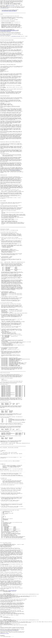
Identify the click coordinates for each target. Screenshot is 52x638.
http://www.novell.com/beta (4, 633)
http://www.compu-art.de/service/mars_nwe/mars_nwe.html (9, 30)
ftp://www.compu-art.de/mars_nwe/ (5, 31)
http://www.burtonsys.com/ (12, 590)
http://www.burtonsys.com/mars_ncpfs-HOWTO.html (9, 10)
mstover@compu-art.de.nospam (15, 36)
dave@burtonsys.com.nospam (10, 5)
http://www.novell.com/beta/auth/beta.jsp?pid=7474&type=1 (9, 630)
